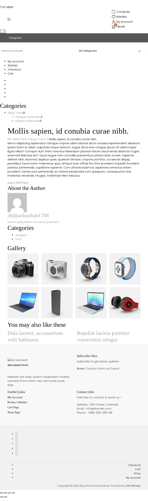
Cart (11, 73)
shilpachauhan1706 (28, 215)
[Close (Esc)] (13, 492)
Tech (25, 182)
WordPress (133, 486)
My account (16, 61)
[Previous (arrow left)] (1, 496)
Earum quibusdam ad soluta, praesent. (34, 222)
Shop (137, 473)
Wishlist (13, 65)
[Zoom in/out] (1, 492)
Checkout (14, 69)
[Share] (9, 492)
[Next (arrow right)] (5, 496)
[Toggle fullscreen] (5, 492)
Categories (15, 37)
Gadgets (21, 235)
